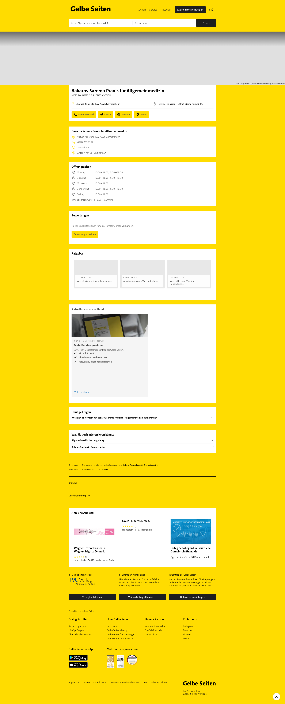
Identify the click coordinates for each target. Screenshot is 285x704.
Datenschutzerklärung (95, 682)
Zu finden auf (191, 619)
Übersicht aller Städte (80, 634)
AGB (145, 682)
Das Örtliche (151, 634)
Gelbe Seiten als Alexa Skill (120, 638)
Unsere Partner (154, 619)
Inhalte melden (159, 682)
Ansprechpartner (77, 626)
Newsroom (112, 626)
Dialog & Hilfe (78, 619)
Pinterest (187, 634)
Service (153, 9)
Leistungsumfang (78, 495)
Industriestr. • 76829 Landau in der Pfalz (94, 554)
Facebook (188, 630)
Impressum (74, 682)
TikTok (186, 638)
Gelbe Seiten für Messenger (121, 634)
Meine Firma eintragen (190, 9)
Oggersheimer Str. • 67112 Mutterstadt (191, 552)
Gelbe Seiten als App (117, 630)
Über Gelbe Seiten (118, 619)
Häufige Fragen (76, 630)
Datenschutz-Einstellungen (125, 682)
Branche (73, 482)
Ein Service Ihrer (195, 692)
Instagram (188, 626)
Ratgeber (166, 9)
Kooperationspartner (155, 626)
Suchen (141, 9)
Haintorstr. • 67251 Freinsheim (137, 525)
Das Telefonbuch (153, 630)
